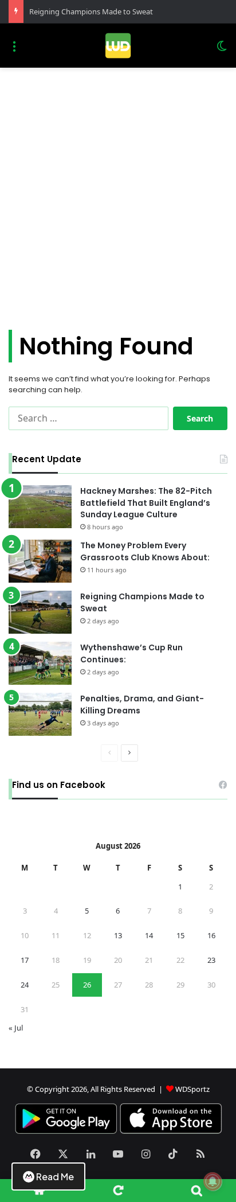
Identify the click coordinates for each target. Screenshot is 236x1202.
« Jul (16, 1028)
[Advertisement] (118, 203)
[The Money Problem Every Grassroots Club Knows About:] (40, 561)
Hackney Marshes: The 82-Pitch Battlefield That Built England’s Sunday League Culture (146, 503)
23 (211, 960)
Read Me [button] (55, 1176)
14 (149, 935)
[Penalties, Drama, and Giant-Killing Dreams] (40, 714)
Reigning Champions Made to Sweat (91, 11)
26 (87, 984)
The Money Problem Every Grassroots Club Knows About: (145, 551)
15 (180, 935)
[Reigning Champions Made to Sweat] (40, 612)
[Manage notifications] (212, 1181)
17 (25, 960)
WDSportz (192, 1089)
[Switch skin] (221, 50)
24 (25, 984)
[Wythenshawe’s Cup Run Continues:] (40, 663)
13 (118, 935)
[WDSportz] (118, 46)
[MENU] (14, 50)
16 (211, 935)
